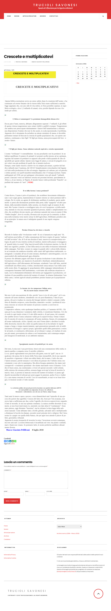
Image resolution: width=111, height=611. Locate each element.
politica (13, 443)
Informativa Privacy (10, 554)
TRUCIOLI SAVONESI (55, 5)
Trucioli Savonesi (21, 61)
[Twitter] (8, 441)
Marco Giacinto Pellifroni (41, 61)
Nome (6, 491)
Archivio (43, 16)
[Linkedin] (10, 441)
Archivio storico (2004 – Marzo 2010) (68, 533)
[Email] (13, 441)
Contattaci (53, 16)
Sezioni (16, 16)
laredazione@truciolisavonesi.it (66, 571)
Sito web (49, 491)
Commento (7, 470)
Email (27, 491)
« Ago (77, 83)
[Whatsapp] (15, 441)
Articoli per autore (29, 16)
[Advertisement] (55, 32)
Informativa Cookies (10, 558)
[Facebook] (5, 441)
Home (9, 16)
